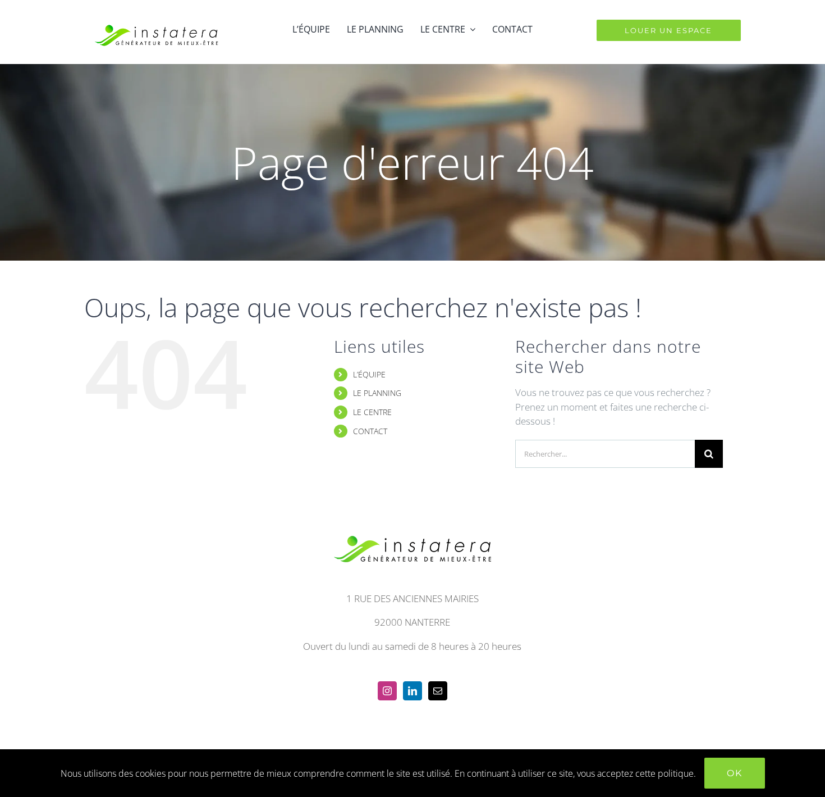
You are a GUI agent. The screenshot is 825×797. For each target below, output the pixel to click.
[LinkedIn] (412, 690)
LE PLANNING (377, 393)
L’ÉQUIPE (369, 374)
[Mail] (437, 690)
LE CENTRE (372, 412)
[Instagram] (387, 690)
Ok (734, 773)
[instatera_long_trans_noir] (156, 16)
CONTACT (370, 431)
